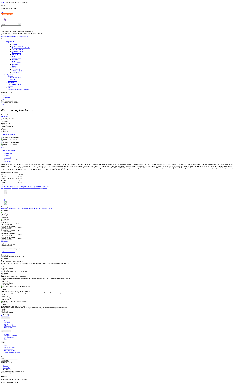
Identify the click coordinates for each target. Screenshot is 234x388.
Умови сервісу (8, 349)
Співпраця (11, 79)
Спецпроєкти (16, 69)
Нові (13, 56)
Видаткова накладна (7, 188)
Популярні (15, 59)
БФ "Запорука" (6, 116)
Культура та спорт (17, 49)
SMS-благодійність (18, 71)
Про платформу (9, 74)
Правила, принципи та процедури (18, 89)
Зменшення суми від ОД (9, 208)
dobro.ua (3, 2)
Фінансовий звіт (24, 186)
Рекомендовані (16, 58)
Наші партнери (9, 337)
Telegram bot (6, 97)
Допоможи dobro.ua (7, 14)
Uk (5, 19)
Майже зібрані (16, 54)
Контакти (7, 339)
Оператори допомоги (14, 77)
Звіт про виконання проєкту (10, 186)
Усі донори (4, 241)
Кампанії (14, 66)
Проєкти (10, 43)
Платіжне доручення (42, 186)
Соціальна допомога (18, 51)
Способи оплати (9, 350)
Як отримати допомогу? (15, 84)
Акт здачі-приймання (21, 188)
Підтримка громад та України (21, 48)
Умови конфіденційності (12, 352)
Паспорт (38, 208)
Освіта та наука (16, 53)
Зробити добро (9, 41)
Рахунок (33, 186)
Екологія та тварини (18, 46)
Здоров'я (14, 44)
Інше (2, 342)
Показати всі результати (8, 36)
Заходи (14, 67)
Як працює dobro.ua (10, 335)
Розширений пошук (22, 36)
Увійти (3, 12)
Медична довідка (46, 208)
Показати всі (5, 316)
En (5, 20)
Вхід (2, 147)
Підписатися (4, 360)
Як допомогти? (13, 82)
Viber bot (5, 96)
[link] (117, 137)
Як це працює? (12, 81)
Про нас (10, 76)
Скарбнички (15, 72)
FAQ (9, 87)
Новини (10, 86)
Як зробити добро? (10, 347)
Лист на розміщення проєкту (26, 208)
